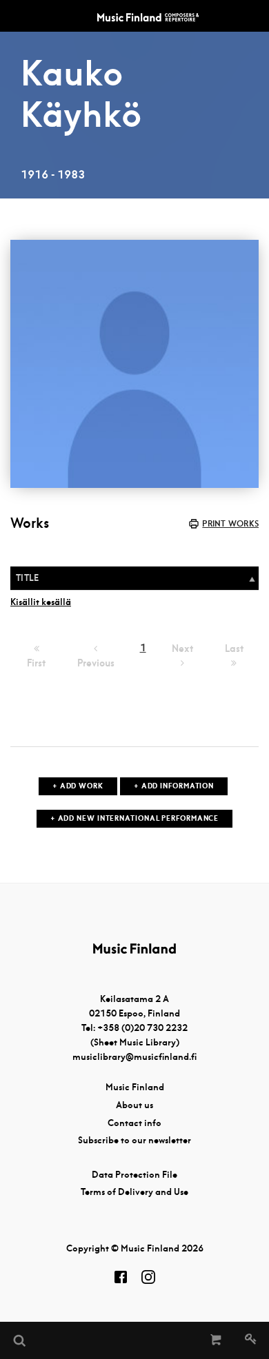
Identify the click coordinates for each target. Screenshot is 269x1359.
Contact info (134, 1123)
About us (134, 1105)
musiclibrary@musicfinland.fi (134, 1057)
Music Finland (135, 1087)
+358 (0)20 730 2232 (142, 1028)
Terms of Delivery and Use (134, 1192)
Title (27, 578)
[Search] (18, 1340)
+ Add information (174, 785)
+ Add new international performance (134, 818)
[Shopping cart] (216, 1340)
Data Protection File (134, 1175)
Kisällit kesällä (40, 602)
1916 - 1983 (53, 174)
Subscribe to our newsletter (134, 1140)
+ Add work (77, 785)
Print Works (230, 523)
